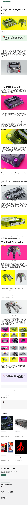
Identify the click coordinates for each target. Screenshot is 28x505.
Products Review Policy (4, 497)
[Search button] (26, 1)
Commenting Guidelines (11, 492)
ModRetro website (9, 370)
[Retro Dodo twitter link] (3, 486)
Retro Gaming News (4, 431)
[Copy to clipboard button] (6, 13)
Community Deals (10, 493)
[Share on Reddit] (5, 13)
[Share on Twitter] (3, 13)
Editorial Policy (3, 498)
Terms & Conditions (10, 491)
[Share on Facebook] (1, 13)
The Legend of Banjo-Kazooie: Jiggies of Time (11, 238)
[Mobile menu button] (2, 1)
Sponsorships (2, 493)
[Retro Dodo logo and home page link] (7, 1)
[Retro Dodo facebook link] (1, 486)
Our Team (2, 492)
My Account (2, 491)
